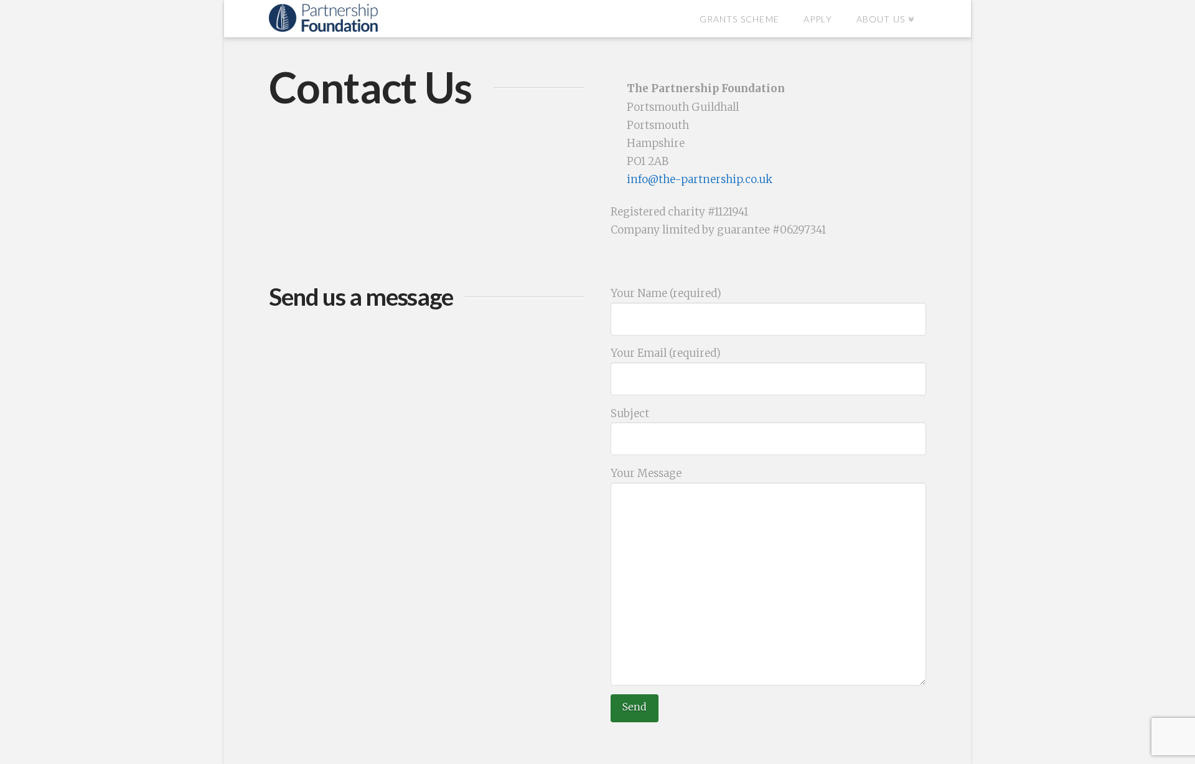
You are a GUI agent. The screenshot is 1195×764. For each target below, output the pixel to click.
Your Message (646, 473)
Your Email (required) (666, 353)
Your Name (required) (666, 293)
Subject (630, 413)
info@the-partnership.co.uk (699, 179)
